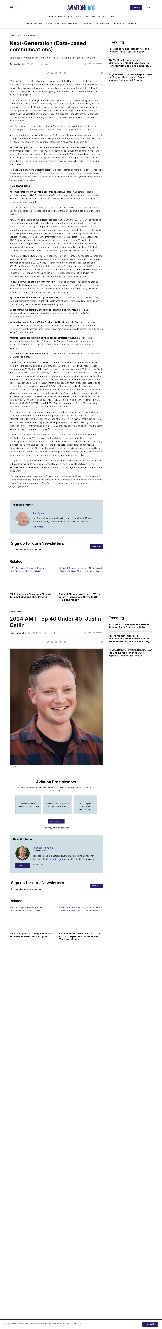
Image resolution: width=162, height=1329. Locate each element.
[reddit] (60, 73)
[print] (102, 73)
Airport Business (34, 23)
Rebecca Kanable (18, 633)
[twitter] (56, 73)
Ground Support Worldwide (97, 23)
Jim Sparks (15, 64)
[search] (16, 7)
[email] (65, 73)
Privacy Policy (77, 1323)
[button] (11, 7)
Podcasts (119, 23)
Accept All (150, 1324)
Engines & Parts (16, 611)
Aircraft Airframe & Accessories (24, 36)
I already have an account (56, 828)
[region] (81, 1324)
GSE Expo (131, 23)
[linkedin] (52, 73)
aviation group (57, 859)
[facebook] (47, 73)
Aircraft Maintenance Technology (63, 23)
